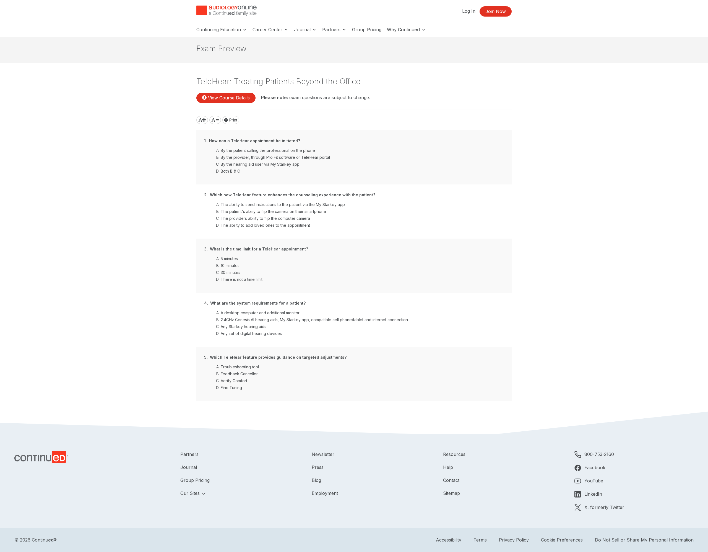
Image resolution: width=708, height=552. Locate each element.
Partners (332, 29)
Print (232, 120)
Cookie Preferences (562, 540)
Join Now (495, 11)
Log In (468, 11)
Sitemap (451, 493)
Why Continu (403, 29)
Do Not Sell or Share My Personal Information (644, 540)
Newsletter (323, 454)
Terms (480, 540)
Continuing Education (219, 29)
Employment (325, 493)
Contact (451, 480)
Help (448, 467)
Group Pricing (366, 29)
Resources (454, 454)
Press (318, 467)
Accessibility (448, 540)
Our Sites (190, 493)
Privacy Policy (514, 540)
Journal (303, 29)
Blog (316, 480)
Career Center (268, 29)
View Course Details (228, 98)
